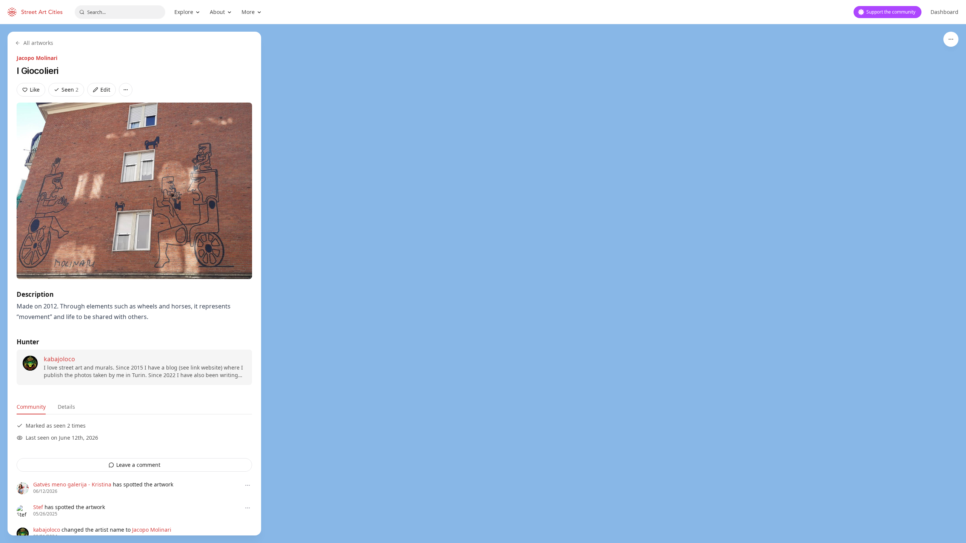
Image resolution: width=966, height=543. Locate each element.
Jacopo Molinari (37, 57)
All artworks (38, 42)
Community (31, 406)
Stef (38, 507)
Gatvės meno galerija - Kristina (72, 484)
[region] (483, 283)
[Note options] (247, 485)
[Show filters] (950, 39)
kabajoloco (59, 359)
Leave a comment (138, 464)
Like (35, 89)
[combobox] (120, 12)
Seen (70, 89)
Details (66, 406)
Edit (105, 89)
